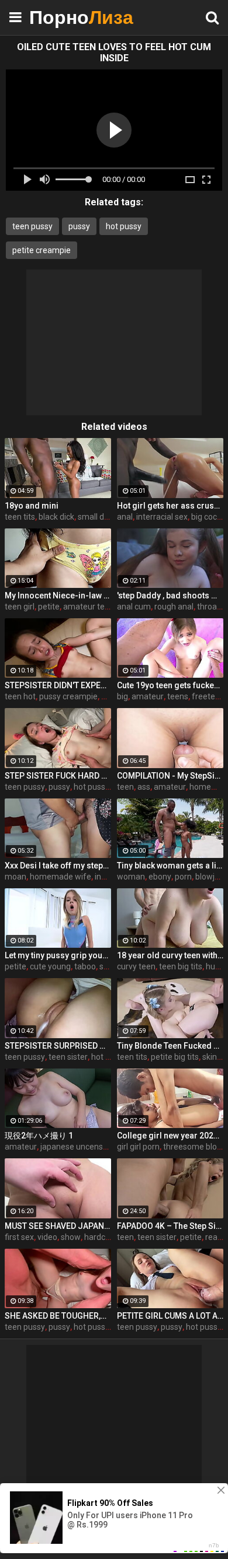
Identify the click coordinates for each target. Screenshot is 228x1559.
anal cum (134, 606)
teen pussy (32, 226)
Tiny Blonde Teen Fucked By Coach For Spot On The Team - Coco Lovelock (170, 1045)
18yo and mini (31, 505)
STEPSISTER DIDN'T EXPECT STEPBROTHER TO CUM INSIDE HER (58, 685)
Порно (58, 17)
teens (177, 696)
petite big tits (175, 1056)
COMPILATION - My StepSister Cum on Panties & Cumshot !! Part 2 (170, 775)
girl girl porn (138, 1146)
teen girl (19, 606)
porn (183, 876)
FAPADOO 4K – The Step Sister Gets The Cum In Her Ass (170, 1226)
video (47, 1237)
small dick (96, 516)
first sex (19, 1237)
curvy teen (136, 966)
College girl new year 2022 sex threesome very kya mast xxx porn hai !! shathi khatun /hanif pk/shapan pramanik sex (170, 1135)
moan (15, 876)
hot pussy (123, 226)
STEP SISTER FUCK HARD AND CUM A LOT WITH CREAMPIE (58, 775)
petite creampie (41, 250)
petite (49, 606)
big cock (206, 516)
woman (131, 876)
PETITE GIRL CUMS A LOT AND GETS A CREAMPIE (170, 1315)
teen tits (20, 516)
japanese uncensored (80, 1146)
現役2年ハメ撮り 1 (39, 1135)
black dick (56, 516)
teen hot (20, 696)
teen (125, 786)
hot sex (104, 1056)
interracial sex (162, 516)
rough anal (174, 606)
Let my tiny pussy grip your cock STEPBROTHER (58, 955)
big (122, 696)
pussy (79, 226)
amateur (148, 696)
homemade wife (60, 876)
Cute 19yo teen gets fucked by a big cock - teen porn (170, 685)
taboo (85, 966)
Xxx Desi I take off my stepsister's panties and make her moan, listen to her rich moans (58, 865)
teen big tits (180, 966)
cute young (50, 966)
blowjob (209, 876)
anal (125, 516)
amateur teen (88, 606)
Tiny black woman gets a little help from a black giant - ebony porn (170, 865)
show (71, 1237)
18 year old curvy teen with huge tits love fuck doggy (170, 955)
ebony (159, 876)
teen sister (68, 1056)
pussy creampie (68, 696)
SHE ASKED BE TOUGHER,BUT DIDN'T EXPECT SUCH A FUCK (58, 1315)
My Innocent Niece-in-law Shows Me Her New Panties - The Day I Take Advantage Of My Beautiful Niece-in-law (58, 595)
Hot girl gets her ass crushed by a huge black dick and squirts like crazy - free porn (170, 505)
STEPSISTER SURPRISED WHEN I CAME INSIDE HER (58, 1045)
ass (143, 786)
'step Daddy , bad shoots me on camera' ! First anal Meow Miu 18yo (170, 595)
